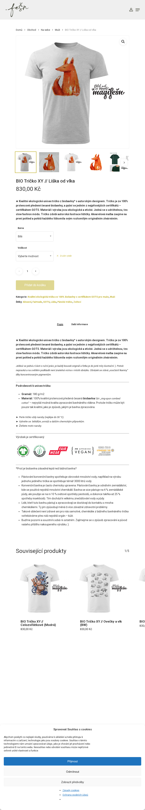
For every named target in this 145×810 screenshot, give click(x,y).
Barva (21, 228)
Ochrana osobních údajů (75, 795)
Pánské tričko (64, 302)
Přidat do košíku (35, 285)
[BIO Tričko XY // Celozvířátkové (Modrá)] (43, 588)
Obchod (31, 29)
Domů (19, 29)
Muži (57, 29)
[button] (123, 41)
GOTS (46, 302)
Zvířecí (77, 302)
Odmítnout (72, 771)
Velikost (22, 248)
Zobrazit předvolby (72, 782)
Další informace (79, 324)
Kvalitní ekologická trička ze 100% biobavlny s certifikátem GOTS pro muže (68, 297)
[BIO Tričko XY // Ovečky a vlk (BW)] (102, 588)
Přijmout (72, 761)
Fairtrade (37, 302)
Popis (60, 324)
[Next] (124, 162)
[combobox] (35, 236)
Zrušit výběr (66, 255)
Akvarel (27, 302)
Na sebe (45, 29)
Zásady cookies (70, 790)
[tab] (60, 324)
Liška (53, 302)
